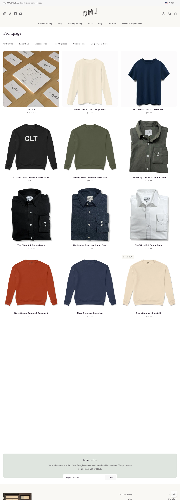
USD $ (171, 3)
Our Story (172, 499)
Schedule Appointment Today (31, 3)
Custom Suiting (125, 494)
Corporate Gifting (99, 44)
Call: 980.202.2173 (10, 3)
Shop (130, 499)
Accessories (41, 44)
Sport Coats (79, 44)
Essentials (24, 44)
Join (110, 477)
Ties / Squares (60, 44)
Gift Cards (8, 44)
